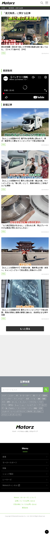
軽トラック (36, 395)
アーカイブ (42, 405)
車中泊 (10, 405)
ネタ (3, 402)
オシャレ (15, 402)
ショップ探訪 (8, 474)
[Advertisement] (25, 356)
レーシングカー (7, 399)
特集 (3, 53)
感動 (39, 399)
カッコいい (23, 402)
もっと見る (25, 328)
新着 (4, 457)
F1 (2, 408)
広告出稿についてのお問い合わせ (25, 504)
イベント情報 (32, 408)
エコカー (11, 395)
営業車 (45, 395)
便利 (8, 402)
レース (18, 414)
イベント (5, 414)
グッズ (12, 414)
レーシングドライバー (18, 411)
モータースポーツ (25, 395)
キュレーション (20, 405)
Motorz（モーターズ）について (25, 497)
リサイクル (32, 402)
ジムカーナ (5, 411)
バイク (40, 402)
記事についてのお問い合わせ (25, 501)
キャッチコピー (19, 399)
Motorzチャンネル (10, 485)
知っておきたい (11, 408)
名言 (27, 399)
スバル (33, 399)
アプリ (4, 405)
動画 (44, 399)
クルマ (4, 395)
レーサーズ (7, 479)
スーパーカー (22, 408)
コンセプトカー (32, 405)
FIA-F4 (30, 411)
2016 (40, 408)
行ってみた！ (38, 411)
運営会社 (25, 508)
